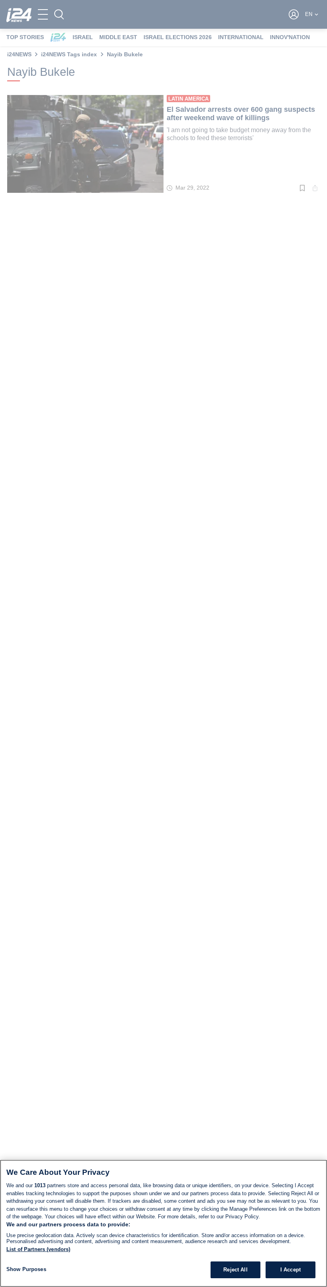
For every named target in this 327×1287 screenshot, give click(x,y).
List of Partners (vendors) (38, 1249)
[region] (163, 1223)
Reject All (235, 1270)
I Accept (290, 1270)
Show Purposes (26, 1269)
